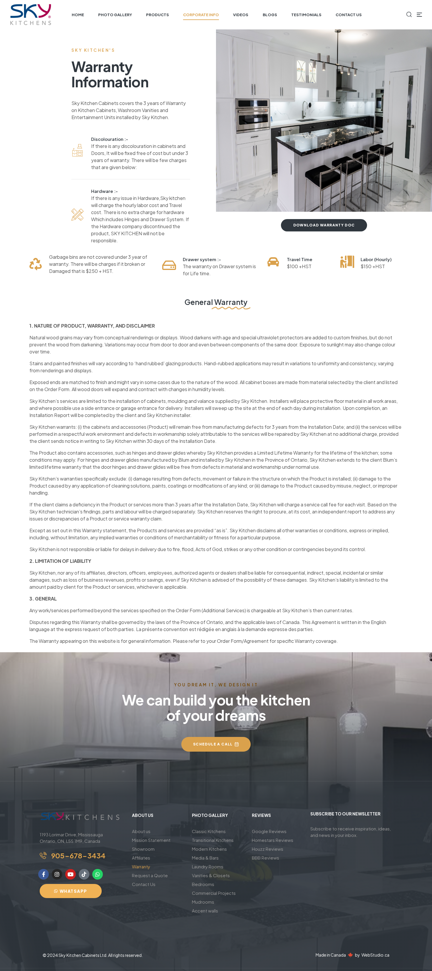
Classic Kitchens (209, 831)
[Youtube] (70, 874)
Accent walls (205, 910)
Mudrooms (203, 902)
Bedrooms (203, 884)
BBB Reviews (265, 857)
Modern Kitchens (209, 849)
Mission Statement (151, 840)
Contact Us (143, 884)
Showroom (143, 849)
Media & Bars (205, 857)
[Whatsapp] (97, 874)
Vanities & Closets (211, 875)
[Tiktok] (84, 874)
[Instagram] (57, 874)
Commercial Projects (214, 893)
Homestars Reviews (272, 840)
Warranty (141, 866)
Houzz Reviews (267, 849)
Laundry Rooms (207, 866)
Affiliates (141, 857)
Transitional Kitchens (213, 840)
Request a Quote (150, 875)
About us (141, 831)
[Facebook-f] (43, 874)
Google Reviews (269, 831)
